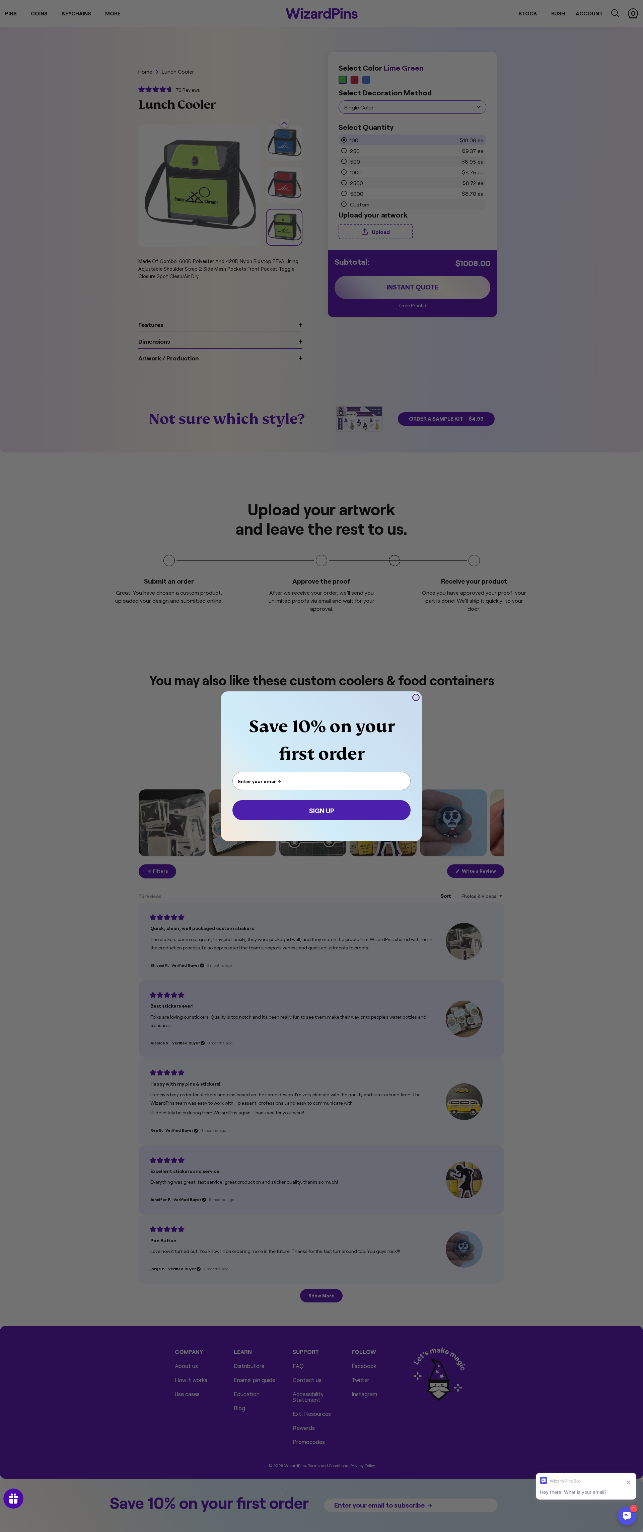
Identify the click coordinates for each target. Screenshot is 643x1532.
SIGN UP (321, 810)
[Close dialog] (416, 697)
